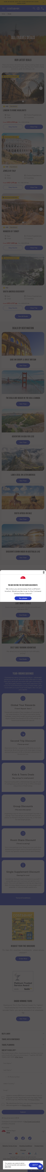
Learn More (8, 1166)
